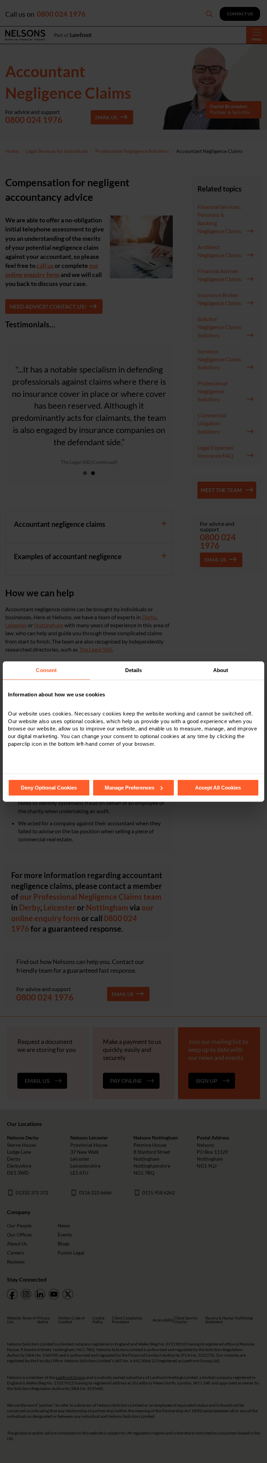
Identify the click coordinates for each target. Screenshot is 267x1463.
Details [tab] (133, 670)
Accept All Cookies (218, 788)
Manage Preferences (129, 788)
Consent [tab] (46, 670)
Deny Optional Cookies (49, 788)
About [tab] (220, 670)
